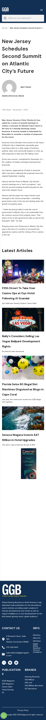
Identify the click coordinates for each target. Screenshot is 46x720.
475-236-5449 (12, 647)
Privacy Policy (23, 710)
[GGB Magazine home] (5, 9)
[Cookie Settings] (4, 715)
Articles (5, 28)
